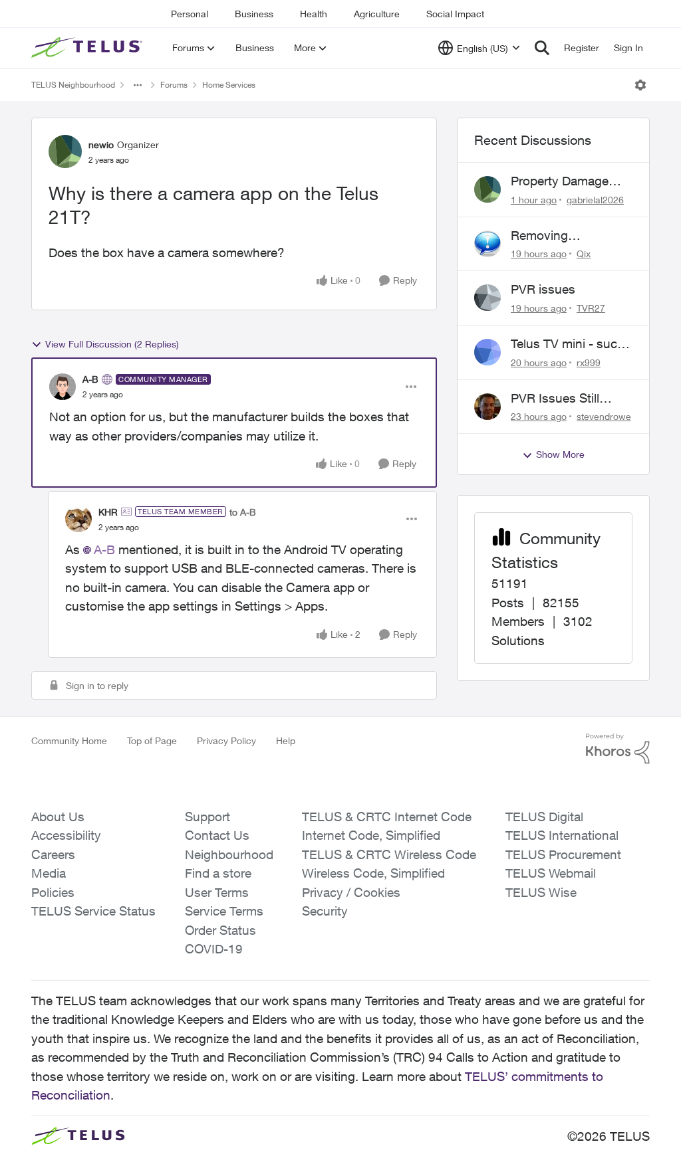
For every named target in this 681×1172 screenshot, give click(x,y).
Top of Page (152, 740)
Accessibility (66, 835)
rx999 (589, 362)
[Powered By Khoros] (618, 748)
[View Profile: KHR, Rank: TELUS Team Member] (78, 519)
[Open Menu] (640, 85)
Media (48, 873)
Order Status (220, 930)
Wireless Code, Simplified (373, 873)
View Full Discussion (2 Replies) (112, 343)
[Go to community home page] (88, 47)
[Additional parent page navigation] (138, 85)
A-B (90, 379)
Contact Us (217, 835)
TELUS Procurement (563, 854)
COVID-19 (214, 948)
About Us (57, 816)
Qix (584, 253)
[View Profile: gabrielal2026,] (487, 189)
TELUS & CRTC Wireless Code (389, 854)
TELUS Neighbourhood (73, 85)
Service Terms (224, 911)
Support (207, 816)
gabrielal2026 (595, 199)
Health (313, 13)
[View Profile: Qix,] (487, 244)
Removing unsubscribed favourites (549, 236)
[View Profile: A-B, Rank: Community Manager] (62, 386)
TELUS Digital (544, 816)
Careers (53, 854)
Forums (174, 85)
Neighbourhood (229, 854)
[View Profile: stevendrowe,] (487, 406)
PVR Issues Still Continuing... (555, 399)
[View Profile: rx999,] (487, 352)
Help (285, 740)
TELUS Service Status (93, 911)
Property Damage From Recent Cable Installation (565, 181)
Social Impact (455, 13)
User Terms (217, 892)
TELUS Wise (541, 892)
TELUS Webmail (550, 873)
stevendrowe (604, 416)
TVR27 (591, 308)
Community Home (69, 740)
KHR (108, 512)
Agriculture (377, 13)
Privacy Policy (226, 740)
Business (254, 13)
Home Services (228, 85)
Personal (189, 13)
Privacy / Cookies (351, 892)
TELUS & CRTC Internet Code (387, 816)
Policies (52, 892)
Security (325, 911)
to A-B (242, 512)
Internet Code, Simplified (371, 835)
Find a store (218, 873)
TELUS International (561, 835)
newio (101, 144)
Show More (560, 454)
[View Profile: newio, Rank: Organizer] (65, 151)
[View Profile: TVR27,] (487, 297)
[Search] (542, 48)
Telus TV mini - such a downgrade (567, 344)
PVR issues (543, 289)
